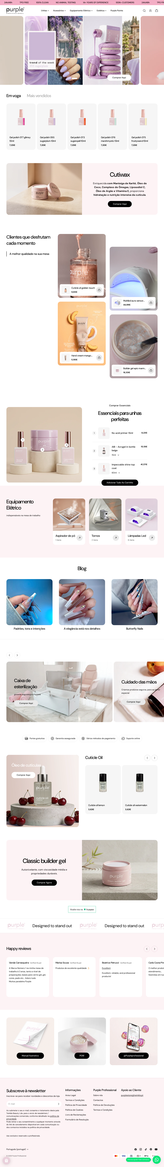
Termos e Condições (74, 1100)
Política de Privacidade (76, 1105)
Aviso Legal (70, 1095)
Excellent (106, 968)
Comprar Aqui (117, 64)
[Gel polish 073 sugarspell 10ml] (82, 118)
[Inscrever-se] (58, 1104)
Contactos (98, 1100)
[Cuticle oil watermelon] (140, 783)
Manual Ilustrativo (30, 1055)
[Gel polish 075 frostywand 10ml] (143, 118)
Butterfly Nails (134, 629)
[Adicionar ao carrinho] (99, 290)
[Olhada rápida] (32, 109)
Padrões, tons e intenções (29, 629)
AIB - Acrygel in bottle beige (123, 448)
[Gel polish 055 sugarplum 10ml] (51, 118)
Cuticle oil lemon (96, 805)
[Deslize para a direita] (17, 655)
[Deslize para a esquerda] (9, 655)
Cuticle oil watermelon (136, 805)
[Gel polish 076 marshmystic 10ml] (112, 118)
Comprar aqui (120, 204)
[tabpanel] (82, 126)
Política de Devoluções (104, 1105)
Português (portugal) (16, 1149)
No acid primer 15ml (122, 433)
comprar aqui (26, 703)
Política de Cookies (74, 1110)
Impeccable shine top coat (123, 466)
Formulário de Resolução (77, 1119)
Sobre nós (98, 1095)
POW (82, 1055)
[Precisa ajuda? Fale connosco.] (157, 1160)
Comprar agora (44, 882)
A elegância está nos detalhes (82, 629)
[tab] (13, 95)
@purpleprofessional (134, 1055)
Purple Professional (19, 1156)
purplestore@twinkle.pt (132, 1095)
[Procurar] (144, 10)
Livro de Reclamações (75, 1114)
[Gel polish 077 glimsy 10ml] (21, 118)
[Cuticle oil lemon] (103, 783)
